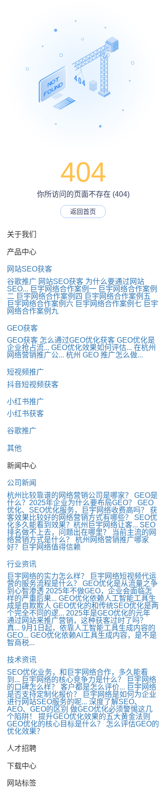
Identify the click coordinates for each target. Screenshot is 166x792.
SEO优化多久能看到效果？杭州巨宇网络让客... (82, 521)
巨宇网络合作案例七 (108, 304)
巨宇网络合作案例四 (49, 296)
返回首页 (83, 211)
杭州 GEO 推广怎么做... (104, 355)
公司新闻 (21, 483)
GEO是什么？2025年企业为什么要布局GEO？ (82, 499)
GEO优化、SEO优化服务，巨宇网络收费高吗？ (80, 506)
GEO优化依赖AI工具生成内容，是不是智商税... (82, 639)
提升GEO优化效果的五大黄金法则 (94, 716)
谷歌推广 (21, 281)
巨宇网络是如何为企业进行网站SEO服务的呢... (81, 698)
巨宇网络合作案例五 (117, 296)
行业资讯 (21, 564)
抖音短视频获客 (33, 384)
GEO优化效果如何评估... (91, 347)
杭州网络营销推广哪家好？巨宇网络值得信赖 (78, 543)
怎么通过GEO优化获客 (77, 340)
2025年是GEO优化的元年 (108, 613)
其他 (14, 448)
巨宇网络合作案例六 (40, 304)
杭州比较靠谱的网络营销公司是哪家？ (69, 495)
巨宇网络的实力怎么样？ (47, 576)
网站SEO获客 (29, 269)
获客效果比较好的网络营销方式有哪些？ (82, 513)
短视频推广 (25, 372)
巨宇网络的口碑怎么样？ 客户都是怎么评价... (81, 683)
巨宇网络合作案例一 (63, 289)
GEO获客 (22, 328)
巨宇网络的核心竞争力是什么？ (73, 679)
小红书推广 (25, 401)
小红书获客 (25, 413)
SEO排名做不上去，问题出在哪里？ (81, 528)
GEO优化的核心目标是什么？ (55, 724)
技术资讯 (21, 660)
